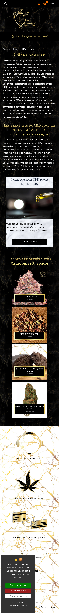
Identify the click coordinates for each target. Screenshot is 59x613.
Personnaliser (18, 596)
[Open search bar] (5, 3)
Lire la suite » (29, 242)
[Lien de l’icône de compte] (39, 3)
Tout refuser (18, 590)
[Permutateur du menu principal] (52, 3)
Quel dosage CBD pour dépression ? (29, 181)
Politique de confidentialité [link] (18, 604)
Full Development (45, 607)
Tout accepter (18, 585)
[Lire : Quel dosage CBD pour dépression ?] (29, 203)
